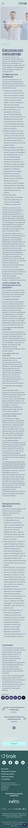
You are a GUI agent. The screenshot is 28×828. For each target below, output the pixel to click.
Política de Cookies (7, 774)
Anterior (14, 710)
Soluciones (4, 769)
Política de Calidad (7, 777)
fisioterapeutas (19, 676)
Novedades (6, 44)
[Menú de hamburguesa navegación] (3, 3)
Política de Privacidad (8, 771)
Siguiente (14, 719)
